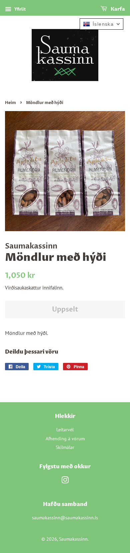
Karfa (117, 9)
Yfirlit (19, 9)
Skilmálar (65, 447)
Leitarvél (65, 430)
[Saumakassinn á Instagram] (65, 481)
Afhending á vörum (65, 439)
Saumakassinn (73, 539)
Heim (10, 102)
